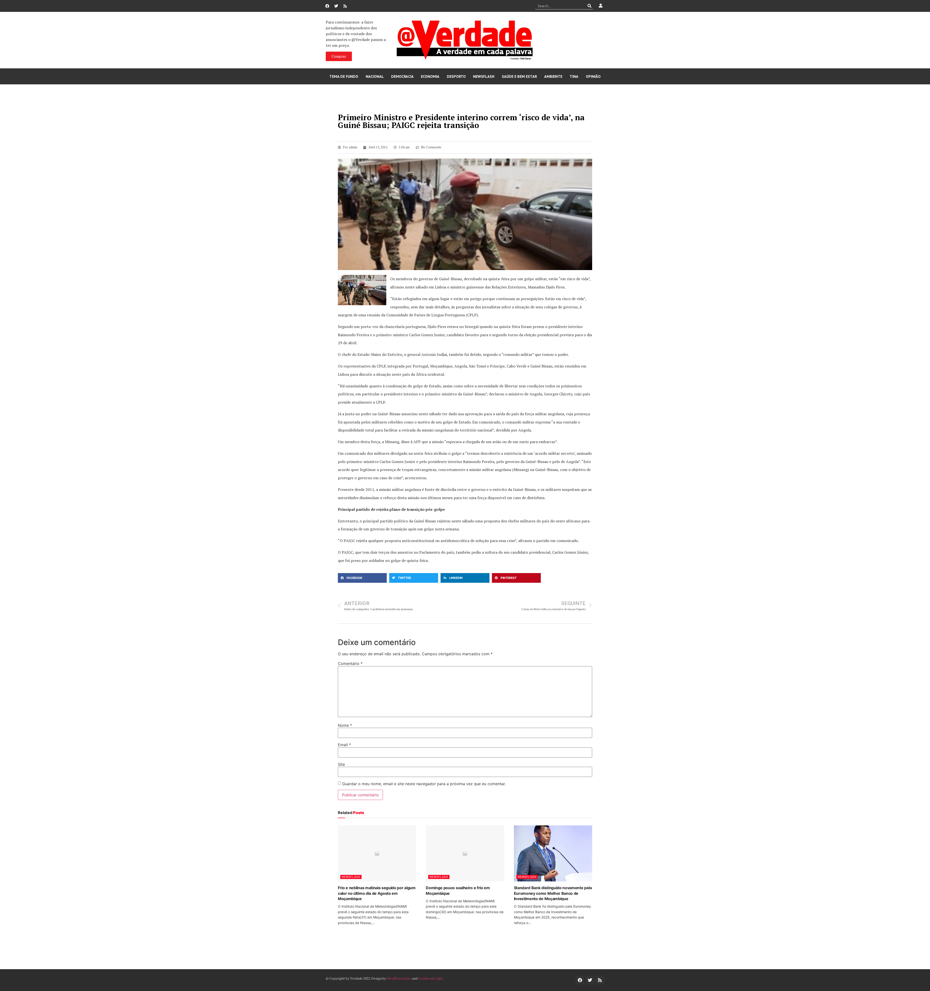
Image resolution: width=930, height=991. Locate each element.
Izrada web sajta (430, 978)
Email (344, 745)
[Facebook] (327, 6)
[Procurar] (589, 5)
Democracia (402, 76)
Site (341, 764)
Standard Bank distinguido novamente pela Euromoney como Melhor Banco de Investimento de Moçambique (553, 893)
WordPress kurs (399, 978)
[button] (362, 578)
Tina (574, 76)
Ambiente (553, 76)
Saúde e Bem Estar (519, 76)
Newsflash (483, 76)
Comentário (350, 663)
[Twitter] (336, 6)
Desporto (456, 76)
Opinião (593, 76)
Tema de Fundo (343, 76)
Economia (430, 76)
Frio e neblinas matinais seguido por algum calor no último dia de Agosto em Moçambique (377, 893)
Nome (345, 725)
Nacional (375, 76)
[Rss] (345, 6)
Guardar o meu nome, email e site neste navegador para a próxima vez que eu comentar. (424, 784)
